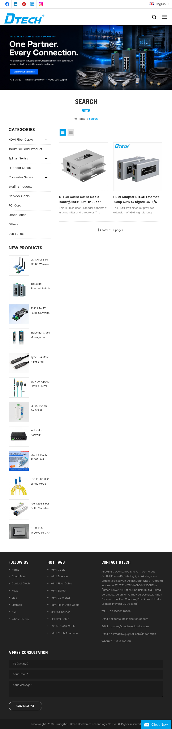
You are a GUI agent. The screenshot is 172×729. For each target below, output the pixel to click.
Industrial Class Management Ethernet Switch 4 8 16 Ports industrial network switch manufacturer (40, 335)
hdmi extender (59, 577)
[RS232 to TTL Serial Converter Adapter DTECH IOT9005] (19, 314)
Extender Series (20, 168)
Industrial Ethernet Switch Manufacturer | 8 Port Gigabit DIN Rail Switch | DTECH (41, 286)
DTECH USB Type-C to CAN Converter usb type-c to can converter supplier (40, 530)
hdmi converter (60, 598)
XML (14, 612)
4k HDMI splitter (60, 612)
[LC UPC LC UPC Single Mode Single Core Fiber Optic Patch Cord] (19, 485)
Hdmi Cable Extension (64, 633)
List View (71, 132)
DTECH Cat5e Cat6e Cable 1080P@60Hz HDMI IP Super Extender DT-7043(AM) (80, 200)
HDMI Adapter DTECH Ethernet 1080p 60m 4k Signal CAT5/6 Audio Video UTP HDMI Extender (137, 200)
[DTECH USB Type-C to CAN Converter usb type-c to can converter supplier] (19, 531)
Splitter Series (18, 158)
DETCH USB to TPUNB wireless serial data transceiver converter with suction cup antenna (40, 262)
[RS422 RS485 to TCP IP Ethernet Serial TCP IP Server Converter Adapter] (19, 412)
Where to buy (20, 619)
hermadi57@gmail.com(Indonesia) (133, 634)
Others (13, 224)
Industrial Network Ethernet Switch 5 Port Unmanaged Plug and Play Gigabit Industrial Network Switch (40, 433)
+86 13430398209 (119, 611)
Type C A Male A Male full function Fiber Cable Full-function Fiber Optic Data (40, 359)
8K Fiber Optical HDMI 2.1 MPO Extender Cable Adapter (40, 384)
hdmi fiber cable (61, 584)
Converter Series (21, 177)
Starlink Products (20, 186)
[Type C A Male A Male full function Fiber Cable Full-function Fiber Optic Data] (19, 363)
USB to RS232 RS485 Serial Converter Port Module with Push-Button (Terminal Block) (39, 457)
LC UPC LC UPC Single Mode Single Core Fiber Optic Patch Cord (40, 481)
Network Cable (19, 196)
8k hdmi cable (60, 619)
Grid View (63, 132)
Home (81, 119)
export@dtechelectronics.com (129, 619)
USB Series (16, 233)
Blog (14, 598)
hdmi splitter (58, 591)
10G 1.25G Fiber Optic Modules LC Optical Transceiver (40, 506)
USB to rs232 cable (63, 626)
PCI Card (15, 205)
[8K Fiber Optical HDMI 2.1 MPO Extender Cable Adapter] (19, 388)
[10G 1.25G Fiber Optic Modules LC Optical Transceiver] (19, 510)
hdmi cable (58, 570)
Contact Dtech (21, 584)
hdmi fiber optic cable (65, 605)
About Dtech (19, 577)
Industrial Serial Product (25, 149)
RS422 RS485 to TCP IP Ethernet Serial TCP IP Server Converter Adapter (39, 408)
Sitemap (17, 605)
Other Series (17, 215)
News (15, 591)
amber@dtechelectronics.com (130, 627)
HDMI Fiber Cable (21, 139)
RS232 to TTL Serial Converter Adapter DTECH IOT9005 (40, 311)
